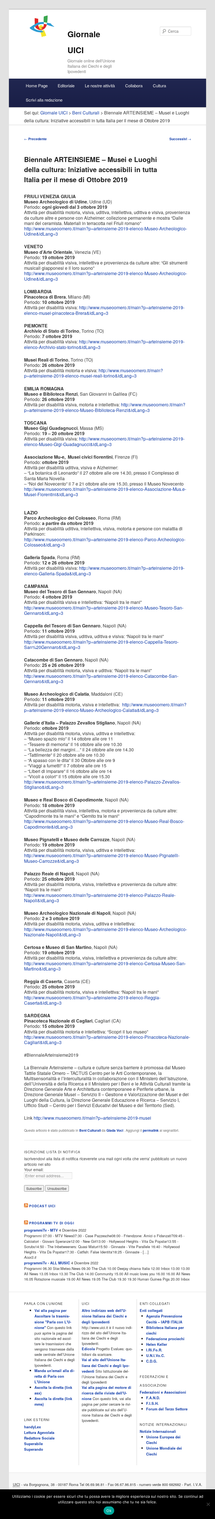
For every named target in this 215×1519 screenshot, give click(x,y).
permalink (151, 1130)
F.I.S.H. (152, 1403)
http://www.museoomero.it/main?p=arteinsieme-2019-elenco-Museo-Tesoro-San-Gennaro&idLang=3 (103, 610)
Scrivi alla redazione (44, 100)
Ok (108, 1510)
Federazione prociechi (165, 1338)
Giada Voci (115, 1130)
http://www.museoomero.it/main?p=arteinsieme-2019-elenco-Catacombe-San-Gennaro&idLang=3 (101, 679)
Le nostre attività (100, 85)
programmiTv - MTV (41, 1230)
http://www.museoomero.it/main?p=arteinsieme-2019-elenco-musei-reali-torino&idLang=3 (93, 373)
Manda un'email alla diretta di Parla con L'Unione (54, 1376)
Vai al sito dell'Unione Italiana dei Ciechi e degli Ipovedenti (105, 1365)
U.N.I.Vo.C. (155, 1355)
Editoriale (66, 85)
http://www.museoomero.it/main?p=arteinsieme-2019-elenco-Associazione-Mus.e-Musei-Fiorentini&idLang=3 (105, 492)
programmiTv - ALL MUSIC (47, 1262)
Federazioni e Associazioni (163, 1392)
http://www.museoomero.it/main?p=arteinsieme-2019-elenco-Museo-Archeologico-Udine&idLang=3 (105, 231)
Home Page (37, 85)
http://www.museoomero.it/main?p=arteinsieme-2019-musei (92, 1118)
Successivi (180, 138)
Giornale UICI (53, 112)
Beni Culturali (90, 1130)
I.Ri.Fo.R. (154, 1349)
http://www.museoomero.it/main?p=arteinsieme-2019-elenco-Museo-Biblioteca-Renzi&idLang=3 (104, 407)
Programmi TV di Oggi (51, 1223)
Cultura (159, 85)
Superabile (33, 1443)
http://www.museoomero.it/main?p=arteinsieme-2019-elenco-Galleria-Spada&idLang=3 (104, 570)
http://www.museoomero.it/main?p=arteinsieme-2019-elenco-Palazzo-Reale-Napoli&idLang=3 (100, 898)
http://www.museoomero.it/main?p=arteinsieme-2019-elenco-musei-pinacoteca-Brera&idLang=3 (104, 310)
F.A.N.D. (153, 1397)
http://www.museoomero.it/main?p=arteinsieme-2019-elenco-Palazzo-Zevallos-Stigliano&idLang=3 (102, 784)
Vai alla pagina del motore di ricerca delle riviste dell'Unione (106, 1393)
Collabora (133, 85)
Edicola (88, 1348)
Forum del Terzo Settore (167, 1409)
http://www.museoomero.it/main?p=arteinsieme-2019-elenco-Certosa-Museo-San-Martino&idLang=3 (105, 966)
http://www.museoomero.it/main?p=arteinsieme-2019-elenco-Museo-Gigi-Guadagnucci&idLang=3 (104, 441)
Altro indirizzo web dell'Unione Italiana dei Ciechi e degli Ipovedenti (104, 1316)
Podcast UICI (42, 1206)
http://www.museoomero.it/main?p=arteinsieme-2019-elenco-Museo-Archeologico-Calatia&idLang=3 (105, 707)
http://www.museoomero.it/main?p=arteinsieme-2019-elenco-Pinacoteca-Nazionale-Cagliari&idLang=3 (107, 1040)
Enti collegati (151, 1310)
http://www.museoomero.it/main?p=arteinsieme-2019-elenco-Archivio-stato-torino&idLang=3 (104, 344)
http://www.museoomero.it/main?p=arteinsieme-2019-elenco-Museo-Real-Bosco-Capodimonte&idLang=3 (104, 824)
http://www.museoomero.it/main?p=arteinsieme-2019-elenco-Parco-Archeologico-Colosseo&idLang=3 (104, 542)
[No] (208, 1504)
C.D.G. (151, 1361)
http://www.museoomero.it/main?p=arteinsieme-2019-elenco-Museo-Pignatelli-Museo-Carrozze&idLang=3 (101, 858)
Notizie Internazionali (158, 1431)
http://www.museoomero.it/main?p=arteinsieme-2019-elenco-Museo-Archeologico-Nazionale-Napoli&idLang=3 (105, 932)
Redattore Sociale (39, 1438)
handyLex (32, 1426)
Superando (33, 1449)
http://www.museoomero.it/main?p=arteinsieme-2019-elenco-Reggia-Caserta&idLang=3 (92, 1000)
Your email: (34, 1169)
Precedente (35, 138)
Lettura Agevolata (39, 1432)
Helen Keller (156, 1344)
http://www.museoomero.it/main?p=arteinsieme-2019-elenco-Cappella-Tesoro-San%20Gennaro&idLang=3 (101, 644)
